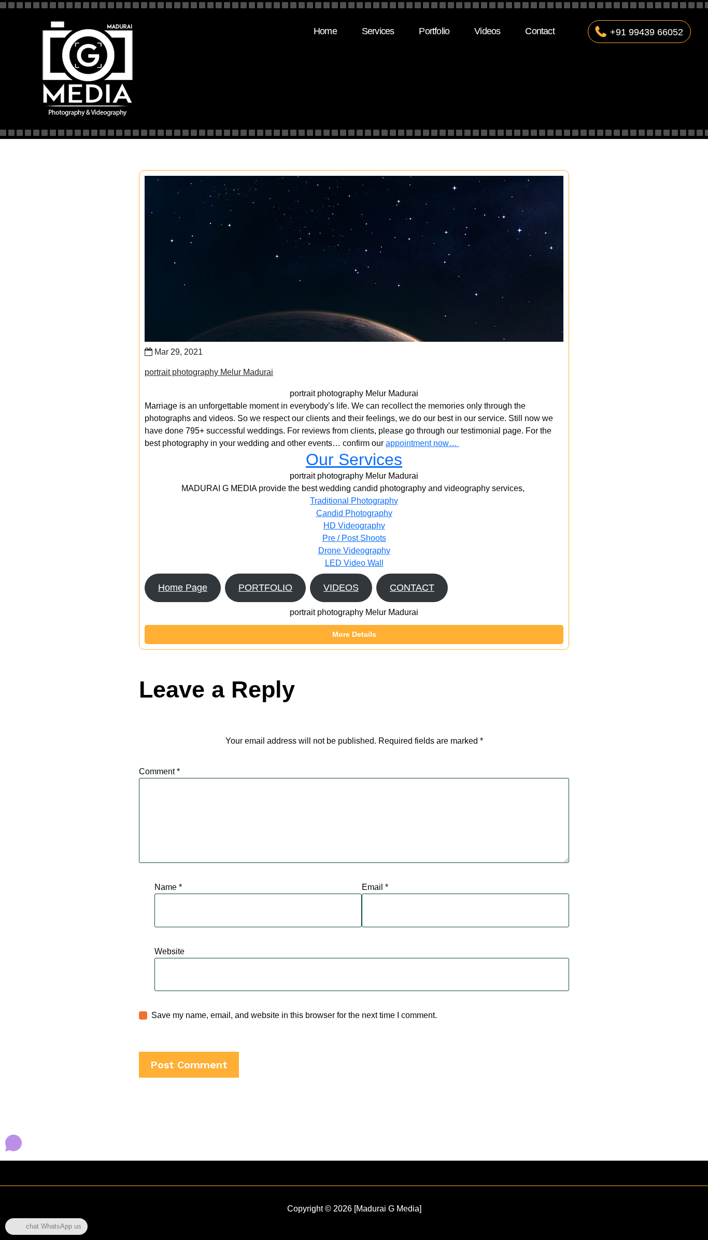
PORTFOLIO (265, 587)
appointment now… (422, 443)
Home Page (182, 587)
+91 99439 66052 (646, 32)
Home (325, 31)
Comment (159, 771)
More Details (354, 634)
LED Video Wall (354, 563)
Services (378, 31)
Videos (487, 31)
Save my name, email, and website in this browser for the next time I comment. (294, 1015)
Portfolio (434, 31)
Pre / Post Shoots (354, 538)
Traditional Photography (354, 500)
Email (375, 887)
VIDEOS (341, 587)
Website (169, 951)
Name (168, 887)
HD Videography (354, 525)
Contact (539, 31)
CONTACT (412, 587)
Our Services (354, 459)
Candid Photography (354, 513)
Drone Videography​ (354, 550)
